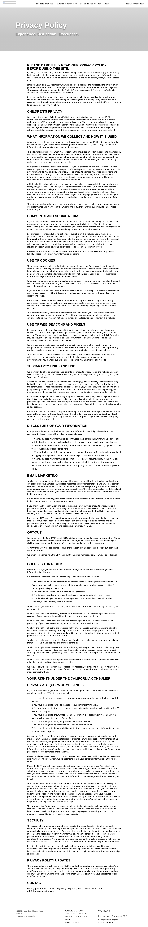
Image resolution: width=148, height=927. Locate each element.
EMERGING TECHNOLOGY (76, 917)
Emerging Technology (90, 4)
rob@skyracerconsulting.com (108, 919)
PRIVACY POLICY (72, 923)
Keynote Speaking (44, 4)
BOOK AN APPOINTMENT (135, 4)
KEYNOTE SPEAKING (74, 911)
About (106, 4)
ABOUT (68, 920)
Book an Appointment (105, 922)
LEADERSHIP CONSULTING (76, 914)
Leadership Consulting (67, 4)
